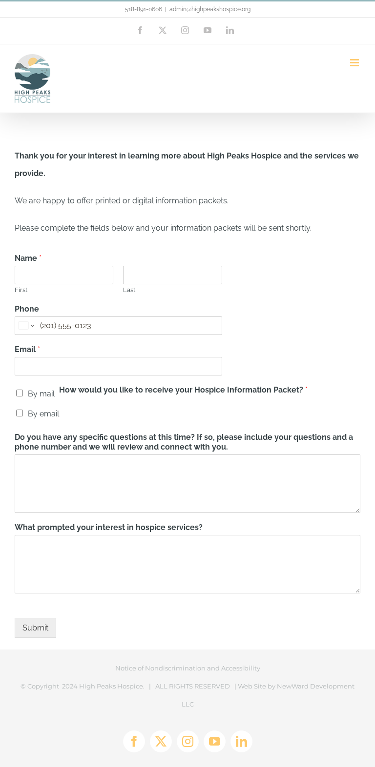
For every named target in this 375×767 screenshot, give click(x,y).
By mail (41, 393)
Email (27, 349)
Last (129, 290)
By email (43, 413)
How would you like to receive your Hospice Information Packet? (183, 389)
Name (28, 258)
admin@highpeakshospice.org (209, 9)
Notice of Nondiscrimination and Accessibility (187, 668)
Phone (27, 309)
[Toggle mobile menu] (355, 63)
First (21, 290)
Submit (35, 627)
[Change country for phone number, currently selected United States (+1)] (26, 325)
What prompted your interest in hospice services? (109, 527)
